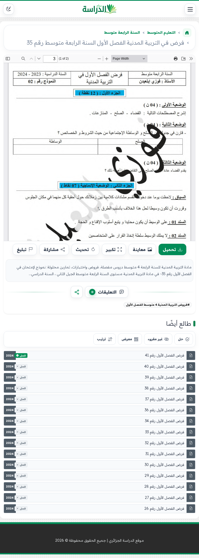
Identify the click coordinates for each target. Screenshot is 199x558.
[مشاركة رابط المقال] (77, 292)
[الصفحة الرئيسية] (187, 32)
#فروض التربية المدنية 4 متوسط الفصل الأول (158, 304)
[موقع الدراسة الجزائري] (99, 9)
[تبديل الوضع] (8, 9)
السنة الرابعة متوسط (122, 32)
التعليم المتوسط (161, 32)
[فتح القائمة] (190, 9)
